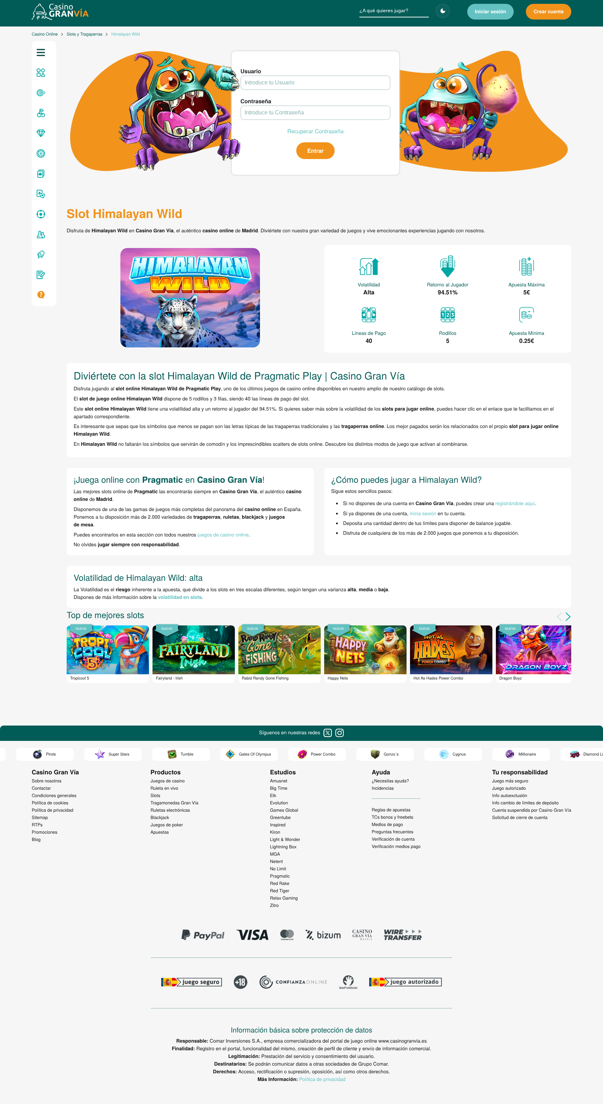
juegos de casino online (223, 534)
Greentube (280, 817)
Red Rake (279, 883)
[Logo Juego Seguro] (191, 983)
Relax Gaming (284, 898)
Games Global (284, 810)
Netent (276, 861)
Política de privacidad (322, 1078)
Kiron (275, 832)
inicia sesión (423, 513)
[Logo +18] (240, 983)
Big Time (279, 788)
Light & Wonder (285, 839)
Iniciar (490, 11)
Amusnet (279, 781)
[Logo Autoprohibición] (348, 983)
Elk (273, 795)
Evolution (279, 802)
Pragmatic (280, 876)
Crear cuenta (549, 11)
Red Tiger (279, 890)
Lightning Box (283, 846)
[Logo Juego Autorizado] (405, 983)
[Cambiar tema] (443, 11)
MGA (275, 854)
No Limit (278, 868)
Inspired (278, 824)
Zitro (274, 905)
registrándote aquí (515, 503)
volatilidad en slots (180, 597)
